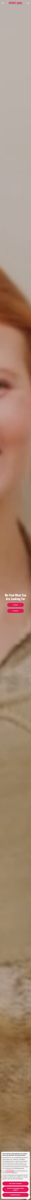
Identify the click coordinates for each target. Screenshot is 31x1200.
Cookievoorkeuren (15, 1195)
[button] (28, 3)
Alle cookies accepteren (15, 1183)
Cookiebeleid (10, 1171)
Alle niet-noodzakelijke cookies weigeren (15, 1189)
